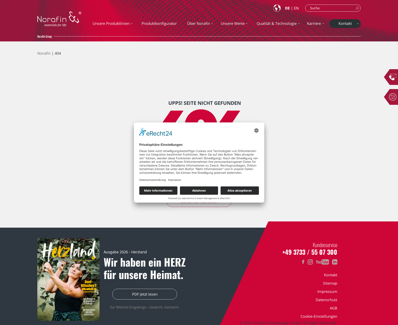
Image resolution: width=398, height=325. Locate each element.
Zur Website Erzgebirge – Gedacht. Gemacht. (145, 307)
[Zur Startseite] (59, 19)
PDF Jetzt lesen (145, 294)
